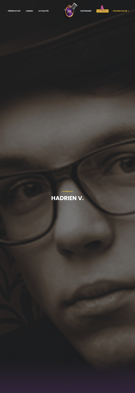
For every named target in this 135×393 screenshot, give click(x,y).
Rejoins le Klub (120, 11)
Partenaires (85, 11)
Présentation (14, 11)
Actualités (43, 11)
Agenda (29, 11)
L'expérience (102, 11)
